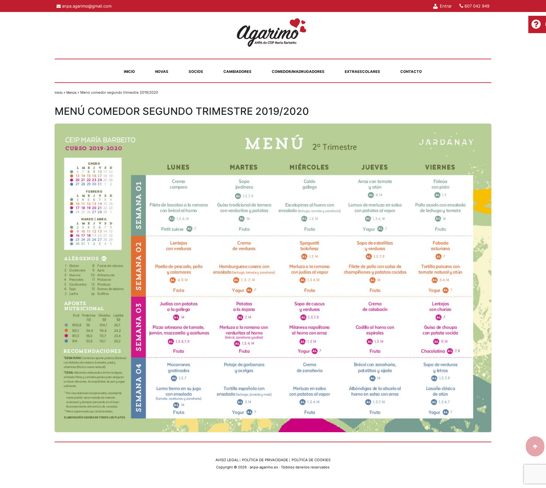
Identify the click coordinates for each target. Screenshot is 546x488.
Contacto (411, 71)
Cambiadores (237, 71)
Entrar (445, 6)
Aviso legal (227, 460)
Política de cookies (311, 460)
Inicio (129, 71)
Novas (161, 71)
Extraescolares (362, 71)
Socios (196, 71)
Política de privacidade (266, 460)
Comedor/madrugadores (298, 71)
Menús (71, 93)
